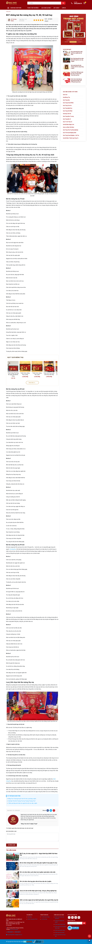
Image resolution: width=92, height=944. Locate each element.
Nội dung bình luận (11, 831)
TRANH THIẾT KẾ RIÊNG (32, 7)
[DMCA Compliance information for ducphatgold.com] (38, 941)
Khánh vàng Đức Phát (32, 919)
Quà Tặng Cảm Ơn (67, 105)
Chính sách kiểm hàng (60, 930)
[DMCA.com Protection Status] (27, 941)
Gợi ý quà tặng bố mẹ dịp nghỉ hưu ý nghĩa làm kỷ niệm (76, 53)
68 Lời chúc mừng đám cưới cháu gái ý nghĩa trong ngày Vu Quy (38, 863)
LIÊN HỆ (64, 7)
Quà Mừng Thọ (66, 97)
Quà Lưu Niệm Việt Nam (68, 127)
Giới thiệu (30, 916)
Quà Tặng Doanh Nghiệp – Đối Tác (71, 135)
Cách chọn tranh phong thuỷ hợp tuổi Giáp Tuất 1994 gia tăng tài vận (76, 80)
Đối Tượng (56, 7)
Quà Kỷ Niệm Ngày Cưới (68, 124)
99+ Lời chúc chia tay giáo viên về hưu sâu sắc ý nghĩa (35, 881)
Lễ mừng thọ (12, 549)
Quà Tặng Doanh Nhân (68, 102)
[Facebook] (48, 810)
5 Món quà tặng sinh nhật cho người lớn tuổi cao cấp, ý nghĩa (22, 803)
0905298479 (78, 3)
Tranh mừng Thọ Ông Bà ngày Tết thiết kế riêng (13, 374)
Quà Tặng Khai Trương (68, 116)
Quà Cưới (65, 94)
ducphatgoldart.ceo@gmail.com (15, 934)
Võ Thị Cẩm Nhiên (14, 20)
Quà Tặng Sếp (66, 100)
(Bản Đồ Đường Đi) (14, 929)
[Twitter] (51, 810)
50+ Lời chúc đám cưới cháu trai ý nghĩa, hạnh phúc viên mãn (37, 872)
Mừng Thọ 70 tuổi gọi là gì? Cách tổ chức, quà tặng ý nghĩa (22, 798)
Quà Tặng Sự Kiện (46, 7)
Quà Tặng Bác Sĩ (67, 119)
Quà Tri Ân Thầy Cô (67, 121)
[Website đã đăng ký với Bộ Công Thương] (73, 927)
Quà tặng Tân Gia (67, 113)
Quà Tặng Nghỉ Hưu (67, 108)
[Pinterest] (54, 810)
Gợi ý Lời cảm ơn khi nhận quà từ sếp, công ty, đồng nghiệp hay (38, 890)
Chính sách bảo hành (59, 932)
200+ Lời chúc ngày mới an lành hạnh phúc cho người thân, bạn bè (39, 900)
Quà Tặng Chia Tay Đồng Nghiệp (70, 129)
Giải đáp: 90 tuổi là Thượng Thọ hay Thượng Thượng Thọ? (22, 801)
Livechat (89, 940)
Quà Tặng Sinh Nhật (67, 110)
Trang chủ (8, 11)
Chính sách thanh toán (60, 924)
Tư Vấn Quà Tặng (45, 916)
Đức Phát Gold (13, 3)
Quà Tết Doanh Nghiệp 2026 (69, 132)
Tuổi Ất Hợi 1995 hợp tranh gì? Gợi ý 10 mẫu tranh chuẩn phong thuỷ (77, 74)
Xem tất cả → (32, 382)
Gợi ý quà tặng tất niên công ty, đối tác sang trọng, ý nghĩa (77, 67)
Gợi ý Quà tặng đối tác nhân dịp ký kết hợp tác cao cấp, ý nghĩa (77, 60)
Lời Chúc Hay (44, 919)
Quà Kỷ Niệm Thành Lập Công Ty (70, 138)
